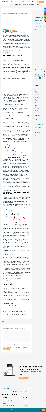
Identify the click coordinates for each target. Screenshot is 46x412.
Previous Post (4, 321)
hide (7, 52)
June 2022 (36, 92)
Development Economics (39, 124)
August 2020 (37, 108)
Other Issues (37, 135)
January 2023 (37, 89)
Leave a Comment (6, 13)
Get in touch (33, 1)
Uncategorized (37, 141)
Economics (36, 125)
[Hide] (45, 21)
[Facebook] (3, 31)
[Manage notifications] (2, 410)
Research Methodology (38, 137)
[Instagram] (12, 31)
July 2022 (36, 91)
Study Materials (17, 1)
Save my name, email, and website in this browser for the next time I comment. (17, 347)
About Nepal (37, 117)
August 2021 (37, 99)
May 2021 (36, 100)
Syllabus (36, 140)
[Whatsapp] (10, 31)
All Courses (24, 1)
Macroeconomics (37, 129)
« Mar (35, 81)
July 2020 (36, 110)
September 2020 (37, 107)
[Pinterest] (9, 31)
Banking (36, 121)
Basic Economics (37, 122)
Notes (36, 133)
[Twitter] (5, 31)
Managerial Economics (38, 130)
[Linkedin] (7, 31)
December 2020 (37, 103)
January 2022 (37, 94)
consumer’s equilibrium (18, 32)
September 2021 (37, 97)
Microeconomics (12, 13)
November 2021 (37, 95)
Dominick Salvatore (10, 75)
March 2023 (36, 87)
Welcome (11, 1)
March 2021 (36, 102)
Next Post (30, 321)
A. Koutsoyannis (11, 92)
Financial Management (38, 127)
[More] (14, 31)
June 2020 (36, 111)
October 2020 (37, 105)
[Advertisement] (16, 22)
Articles (29, 1)
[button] (40, 2)
